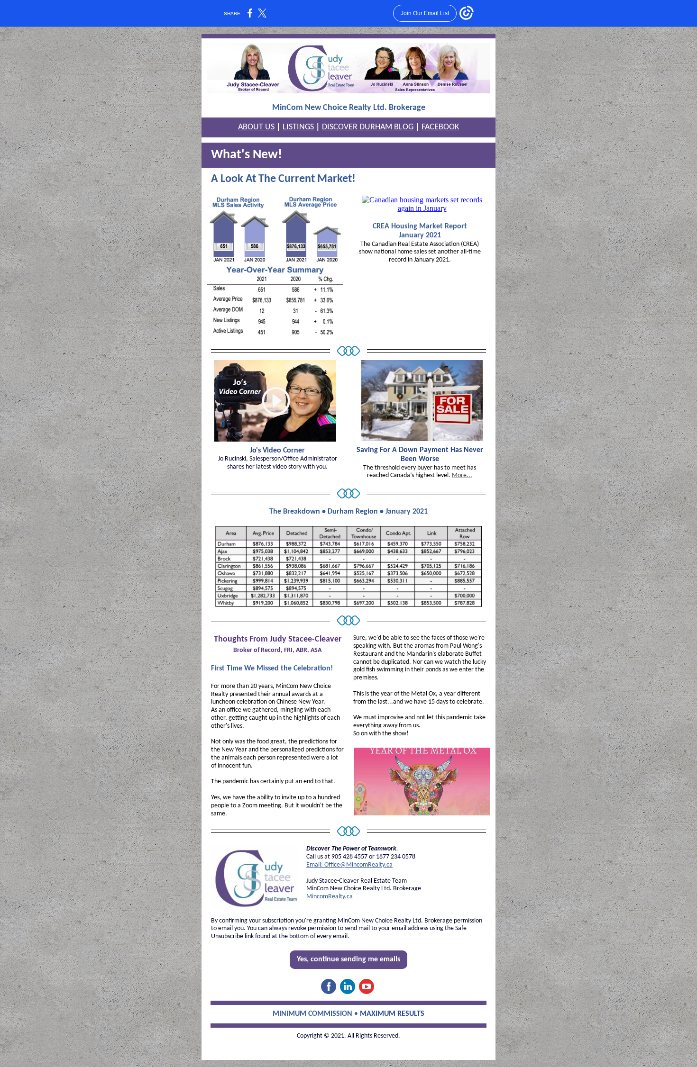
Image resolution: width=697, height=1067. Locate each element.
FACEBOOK (440, 127)
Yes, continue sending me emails (348, 959)
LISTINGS (298, 127)
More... (462, 475)
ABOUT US (256, 127)
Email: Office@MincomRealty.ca (349, 864)
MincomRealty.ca (329, 896)
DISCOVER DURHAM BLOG (367, 127)
